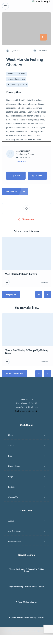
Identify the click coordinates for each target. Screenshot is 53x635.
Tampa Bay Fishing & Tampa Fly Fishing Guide (26, 570)
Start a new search (14, 373)
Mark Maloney (23, 151)
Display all (11, 294)
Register (11, 487)
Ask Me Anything (16, 531)
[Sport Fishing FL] (41, 6)
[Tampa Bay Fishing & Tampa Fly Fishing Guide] (27, 564)
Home (10, 435)
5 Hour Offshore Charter (26, 602)
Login (10, 476)
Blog (10, 456)
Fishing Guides (14, 466)
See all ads (21, 162)
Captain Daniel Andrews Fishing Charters (26, 618)
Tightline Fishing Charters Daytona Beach (26, 587)
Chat (17, 175)
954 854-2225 (27, 399)
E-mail (39, 175)
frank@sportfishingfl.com (26, 407)
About (11, 445)
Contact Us (13, 497)
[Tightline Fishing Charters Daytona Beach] (27, 581)
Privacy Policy (14, 541)
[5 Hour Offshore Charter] (27, 597)
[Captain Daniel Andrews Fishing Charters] (27, 612)
